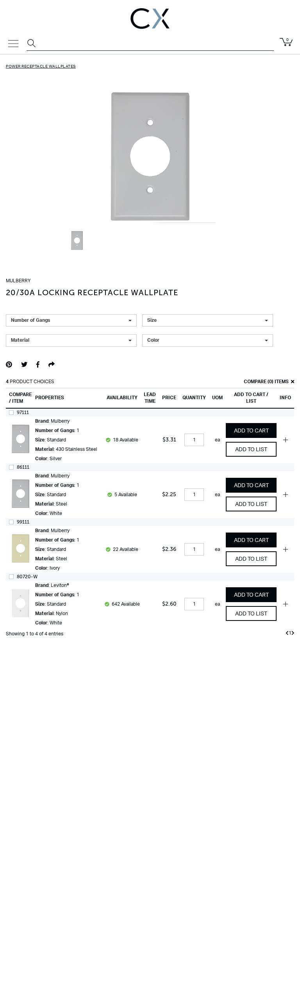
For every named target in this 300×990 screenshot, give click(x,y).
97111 (23, 412)
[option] (76, 244)
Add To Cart (251, 431)
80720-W (27, 576)
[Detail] (20, 443)
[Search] (32, 44)
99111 (23, 522)
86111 (23, 467)
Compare (254, 381)
